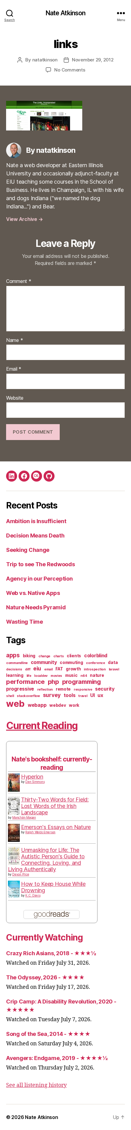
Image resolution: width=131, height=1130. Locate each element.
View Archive (24, 219)
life (29, 676)
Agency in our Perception (39, 578)
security (105, 689)
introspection (95, 669)
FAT (59, 668)
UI (92, 695)
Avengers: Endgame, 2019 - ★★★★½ (57, 1058)
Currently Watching (44, 937)
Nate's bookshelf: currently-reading (52, 763)
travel (82, 696)
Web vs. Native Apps (33, 593)
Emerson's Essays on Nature (56, 827)
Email (13, 369)
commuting (71, 662)
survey (52, 695)
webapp (37, 705)
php (53, 681)
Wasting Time (24, 621)
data (113, 662)
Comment (18, 281)
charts (58, 656)
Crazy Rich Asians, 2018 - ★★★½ (51, 953)
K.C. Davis (32, 895)
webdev (57, 705)
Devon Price (20, 874)
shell (10, 696)
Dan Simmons (34, 781)
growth (73, 668)
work (74, 705)
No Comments (69, 70)
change (44, 656)
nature (97, 675)
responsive (83, 690)
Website (14, 398)
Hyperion (32, 776)
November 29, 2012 (93, 60)
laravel (114, 669)
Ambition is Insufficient (36, 521)
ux (100, 695)
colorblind (95, 656)
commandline (17, 663)
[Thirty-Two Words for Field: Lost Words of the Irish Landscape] (14, 805)
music (71, 675)
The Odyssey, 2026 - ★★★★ (45, 977)
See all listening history (36, 1085)
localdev (41, 676)
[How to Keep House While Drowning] (14, 889)
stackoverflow (28, 696)
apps (13, 655)
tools (70, 695)
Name (14, 340)
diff (27, 669)
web (15, 703)
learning (14, 675)
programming (81, 681)
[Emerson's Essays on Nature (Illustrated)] (14, 833)
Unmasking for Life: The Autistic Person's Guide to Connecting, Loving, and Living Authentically (46, 859)
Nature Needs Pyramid (36, 607)
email (48, 669)
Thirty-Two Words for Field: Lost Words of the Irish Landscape (55, 806)
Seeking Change (27, 550)
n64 (83, 676)
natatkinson (45, 60)
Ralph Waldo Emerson (40, 832)
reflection (45, 690)
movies (56, 676)
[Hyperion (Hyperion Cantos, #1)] (14, 782)
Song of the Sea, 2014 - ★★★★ (48, 1034)
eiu (37, 668)
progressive (20, 689)
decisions (14, 669)
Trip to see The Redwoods (40, 564)
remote (63, 689)
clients (74, 655)
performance (25, 681)
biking (29, 655)
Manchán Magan (24, 817)
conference (95, 663)
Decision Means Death (35, 535)
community (44, 662)
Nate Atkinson (66, 13)
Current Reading (42, 726)
